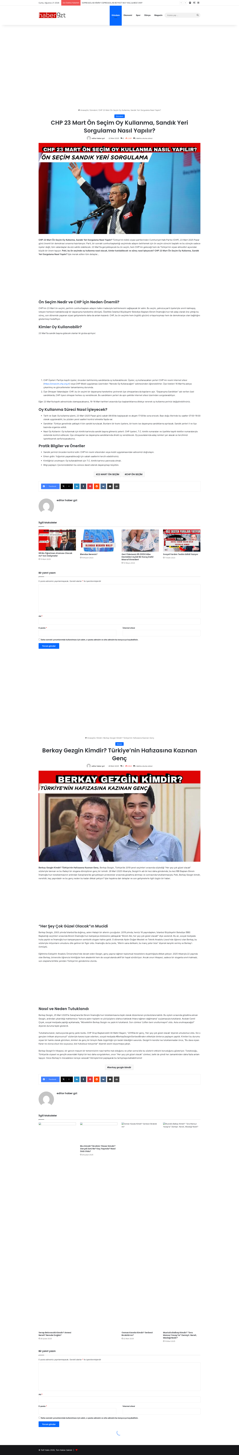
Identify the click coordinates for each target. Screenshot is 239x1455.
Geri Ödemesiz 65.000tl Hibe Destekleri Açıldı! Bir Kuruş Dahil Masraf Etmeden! (137, 557)
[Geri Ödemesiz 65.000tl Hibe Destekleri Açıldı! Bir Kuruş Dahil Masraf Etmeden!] (140, 541)
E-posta (43, 628)
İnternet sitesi (129, 628)
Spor (138, 15)
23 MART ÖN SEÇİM (108, 474)
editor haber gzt (98, 138)
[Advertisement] (83, 45)
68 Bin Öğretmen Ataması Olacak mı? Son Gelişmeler (55, 554)
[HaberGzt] (52, 15)
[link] (56, 383)
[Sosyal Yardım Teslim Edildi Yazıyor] (181, 541)
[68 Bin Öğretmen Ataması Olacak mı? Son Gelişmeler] (57, 540)
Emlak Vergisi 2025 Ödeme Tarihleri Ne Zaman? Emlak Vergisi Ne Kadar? (113, 3)
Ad (40, 616)
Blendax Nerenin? (89, 554)
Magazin (158, 15)
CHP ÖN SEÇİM (134, 474)
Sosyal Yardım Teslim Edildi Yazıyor (180, 554)
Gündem (116, 15)
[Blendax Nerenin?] (98, 541)
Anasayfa (84, 110)
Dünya (147, 15)
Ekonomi (128, 15)
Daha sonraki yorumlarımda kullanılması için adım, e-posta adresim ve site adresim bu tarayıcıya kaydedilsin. (89, 640)
